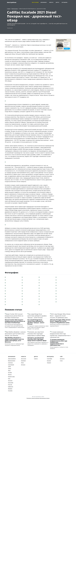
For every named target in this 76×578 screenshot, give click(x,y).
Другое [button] (57, 2)
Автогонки (23, 358)
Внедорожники (15, 8)
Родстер (10, 384)
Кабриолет (10, 386)
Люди (22, 362)
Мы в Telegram (35, 2)
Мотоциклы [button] (65, 2)
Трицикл (49, 362)
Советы (36, 358)
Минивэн (10, 388)
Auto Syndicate (11, 2)
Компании (23, 360)
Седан (9, 368)
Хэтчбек (10, 372)
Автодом (10, 380)
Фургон (10, 374)
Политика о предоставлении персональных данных (38, 398)
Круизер (49, 360)
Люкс (9, 370)
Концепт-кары (11, 376)
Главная (8, 8)
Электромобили (12, 358)
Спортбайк (49, 358)
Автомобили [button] (44, 2)
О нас (61, 360)
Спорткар (10, 362)
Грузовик (10, 390)
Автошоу (23, 364)
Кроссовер (10, 382)
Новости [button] (51, 2)
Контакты (62, 358)
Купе (9, 378)
